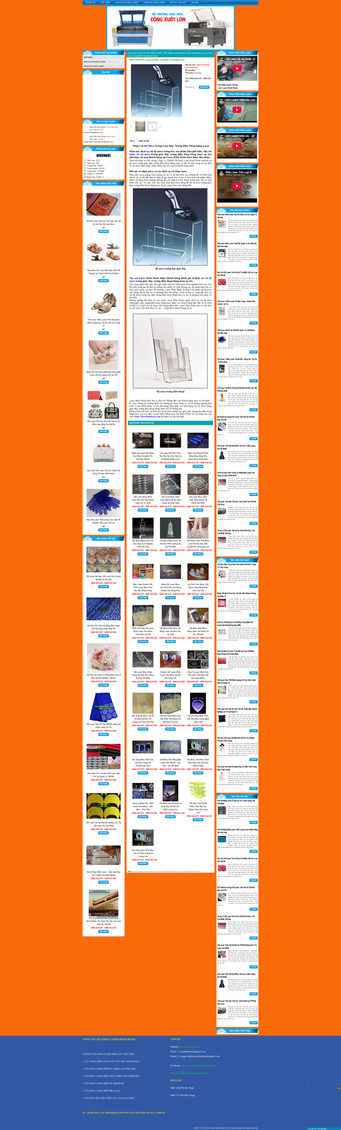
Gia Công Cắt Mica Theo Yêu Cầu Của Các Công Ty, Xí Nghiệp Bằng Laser (170, 456)
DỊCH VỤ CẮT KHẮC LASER (127, 3)
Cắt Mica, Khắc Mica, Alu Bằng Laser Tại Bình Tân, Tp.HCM (170, 631)
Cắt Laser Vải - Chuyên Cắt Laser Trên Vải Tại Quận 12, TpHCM (103, 775)
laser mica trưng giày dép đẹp (142, 871)
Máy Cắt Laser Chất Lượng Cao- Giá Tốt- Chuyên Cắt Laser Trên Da (103, 521)
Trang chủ (90, 3)
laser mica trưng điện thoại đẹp (165, 871)
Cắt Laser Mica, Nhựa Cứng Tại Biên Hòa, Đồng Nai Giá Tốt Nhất (143, 675)
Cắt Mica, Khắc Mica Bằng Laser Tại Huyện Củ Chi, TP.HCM (198, 631)
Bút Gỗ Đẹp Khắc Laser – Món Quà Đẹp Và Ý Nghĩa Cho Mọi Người (103, 873)
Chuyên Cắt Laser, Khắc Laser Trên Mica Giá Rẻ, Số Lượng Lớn (170, 675)
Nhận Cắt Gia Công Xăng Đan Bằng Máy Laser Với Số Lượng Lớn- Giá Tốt (104, 373)
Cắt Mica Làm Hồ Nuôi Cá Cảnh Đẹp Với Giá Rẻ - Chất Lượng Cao (170, 806)
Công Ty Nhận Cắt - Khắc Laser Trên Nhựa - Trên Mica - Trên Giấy (143, 806)
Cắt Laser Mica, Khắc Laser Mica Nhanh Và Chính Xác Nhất (198, 499)
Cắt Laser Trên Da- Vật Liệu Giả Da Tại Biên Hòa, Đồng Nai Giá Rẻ (103, 423)
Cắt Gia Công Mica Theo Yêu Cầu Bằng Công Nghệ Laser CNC (198, 718)
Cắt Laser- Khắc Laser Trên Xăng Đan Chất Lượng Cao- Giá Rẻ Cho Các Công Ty (103, 322)
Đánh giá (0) (144, 141)
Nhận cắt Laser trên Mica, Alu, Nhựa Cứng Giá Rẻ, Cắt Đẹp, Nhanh (143, 456)
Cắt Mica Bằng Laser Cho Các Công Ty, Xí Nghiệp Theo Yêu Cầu (143, 543)
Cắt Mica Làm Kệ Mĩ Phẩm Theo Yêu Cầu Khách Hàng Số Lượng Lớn (198, 808)
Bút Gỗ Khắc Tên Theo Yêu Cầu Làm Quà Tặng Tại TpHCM (103, 922)
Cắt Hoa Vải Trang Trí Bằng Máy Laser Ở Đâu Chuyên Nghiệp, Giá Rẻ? (103, 676)
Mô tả (132, 141)
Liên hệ (194, 3)
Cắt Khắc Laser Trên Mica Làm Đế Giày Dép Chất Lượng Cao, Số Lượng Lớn (198, 543)
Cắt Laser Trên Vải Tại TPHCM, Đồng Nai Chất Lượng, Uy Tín (103, 725)
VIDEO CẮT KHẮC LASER (154, 3)
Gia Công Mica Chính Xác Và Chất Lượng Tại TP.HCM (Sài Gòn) (143, 762)
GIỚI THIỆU (105, 3)
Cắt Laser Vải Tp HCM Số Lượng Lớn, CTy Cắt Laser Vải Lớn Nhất (103, 824)
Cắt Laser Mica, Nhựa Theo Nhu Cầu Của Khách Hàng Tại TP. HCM (143, 499)
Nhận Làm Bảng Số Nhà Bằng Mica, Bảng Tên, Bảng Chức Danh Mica (198, 456)
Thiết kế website (236, 1128)
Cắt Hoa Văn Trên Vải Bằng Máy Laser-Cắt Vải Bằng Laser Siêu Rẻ (103, 627)
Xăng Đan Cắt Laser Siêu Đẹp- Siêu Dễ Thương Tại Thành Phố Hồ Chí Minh (103, 272)
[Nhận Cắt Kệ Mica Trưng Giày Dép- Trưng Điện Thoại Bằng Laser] (156, 91)
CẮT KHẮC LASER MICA (174, 53)
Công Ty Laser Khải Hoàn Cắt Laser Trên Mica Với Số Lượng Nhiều (198, 675)
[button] (96, 36)
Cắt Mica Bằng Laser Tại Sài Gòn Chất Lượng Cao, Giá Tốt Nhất (170, 543)
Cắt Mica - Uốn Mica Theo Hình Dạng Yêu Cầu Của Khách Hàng (198, 762)
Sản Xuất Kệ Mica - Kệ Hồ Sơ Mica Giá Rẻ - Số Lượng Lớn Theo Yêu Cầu (143, 718)
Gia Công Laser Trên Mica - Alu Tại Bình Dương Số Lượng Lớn (143, 853)
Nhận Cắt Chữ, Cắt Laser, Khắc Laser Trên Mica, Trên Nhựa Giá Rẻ (143, 631)
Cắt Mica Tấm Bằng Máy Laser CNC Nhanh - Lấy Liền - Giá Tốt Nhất (170, 762)
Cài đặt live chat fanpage (317, 1129)
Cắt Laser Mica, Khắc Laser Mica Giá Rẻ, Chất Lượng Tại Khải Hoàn (170, 499)
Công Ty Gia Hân (251, 1128)
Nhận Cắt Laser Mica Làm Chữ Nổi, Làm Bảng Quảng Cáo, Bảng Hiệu (170, 587)
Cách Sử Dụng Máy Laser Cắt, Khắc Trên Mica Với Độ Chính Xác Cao (170, 718)
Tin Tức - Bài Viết (178, 3)
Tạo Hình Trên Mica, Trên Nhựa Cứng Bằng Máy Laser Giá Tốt (198, 587)
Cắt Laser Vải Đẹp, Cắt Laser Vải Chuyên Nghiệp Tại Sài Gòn (103, 578)
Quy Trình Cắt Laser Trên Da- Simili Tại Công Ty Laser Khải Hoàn (103, 472)
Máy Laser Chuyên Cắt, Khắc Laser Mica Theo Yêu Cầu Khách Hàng (143, 587)
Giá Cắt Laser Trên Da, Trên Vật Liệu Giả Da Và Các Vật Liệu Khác (103, 222)
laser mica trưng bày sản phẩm (188, 871)
